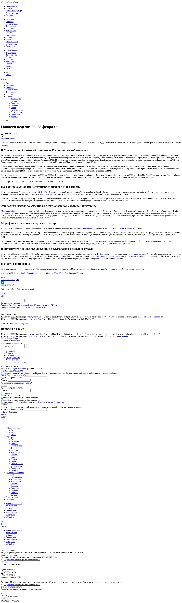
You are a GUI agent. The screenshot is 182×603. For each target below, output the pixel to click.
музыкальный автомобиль (108, 256)
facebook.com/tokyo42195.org (33, 273)
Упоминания (11, 506)
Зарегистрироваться (15, 375)
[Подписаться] (26, 346)
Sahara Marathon (83, 228)
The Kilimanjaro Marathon (121, 228)
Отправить (13, 412)
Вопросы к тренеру (14, 11)
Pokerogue (112, 336)
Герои (8, 39)
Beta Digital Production (17, 368)
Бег (7, 72)
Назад (5, 412)
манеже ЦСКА (33, 155)
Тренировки (11, 26)
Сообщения (11, 510)
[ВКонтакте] (2, 282)
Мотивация (11, 30)
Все (7, 83)
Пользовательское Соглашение (51, 402)
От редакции (11, 44)
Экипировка (11, 35)
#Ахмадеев (14, 280)
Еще (10, 96)
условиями (10, 560)
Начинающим (12, 24)
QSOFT (40, 368)
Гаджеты (9, 37)
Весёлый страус (103, 254)
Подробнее (158, 317)
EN (2, 296)
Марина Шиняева (8, 138)
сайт (105, 269)
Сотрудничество (13, 358)
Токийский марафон (49, 192)
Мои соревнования (14, 503)
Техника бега (11, 55)
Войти (3, 79)
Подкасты (10, 15)
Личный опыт (12, 42)
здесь (63, 181)
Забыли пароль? (31, 375)
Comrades (93, 241)
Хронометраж (12, 13)
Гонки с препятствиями (16, 362)
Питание (9, 33)
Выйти (11, 517)
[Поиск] (25, 300)
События (9, 22)
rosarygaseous (33, 317)
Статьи (9, 8)
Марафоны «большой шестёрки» (15, 211)
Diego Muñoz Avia (61, 273)
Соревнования (12, 6)
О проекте (10, 351)
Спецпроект (11, 46)
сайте (47, 218)
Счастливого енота (137, 254)
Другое (9, 68)
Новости (14, 116)
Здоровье (10, 28)
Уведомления (11, 512)
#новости (5, 280)
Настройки (10, 515)
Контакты (10, 355)
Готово (4, 405)
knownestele (32, 319)
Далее (4, 562)
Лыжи (8, 75)
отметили (60, 258)
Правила (9, 353)
